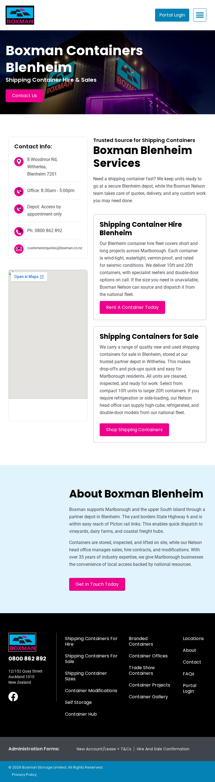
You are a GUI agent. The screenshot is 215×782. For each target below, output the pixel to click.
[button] (199, 15)
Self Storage (78, 702)
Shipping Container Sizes (86, 676)
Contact (192, 662)
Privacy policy (24, 774)
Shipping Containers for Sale (91, 659)
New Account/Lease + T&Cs (104, 749)
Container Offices (148, 656)
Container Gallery (148, 697)
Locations (193, 638)
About (189, 650)
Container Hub (81, 714)
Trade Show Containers (142, 670)
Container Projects (149, 685)
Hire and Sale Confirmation (163, 749)
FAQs (188, 674)
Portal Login (189, 688)
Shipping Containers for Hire (91, 641)
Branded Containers (141, 641)
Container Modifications (91, 690)
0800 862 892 (27, 658)
